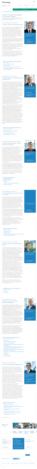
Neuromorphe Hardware (7, 232)
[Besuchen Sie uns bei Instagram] (19, 458)
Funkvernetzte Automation (7, 130)
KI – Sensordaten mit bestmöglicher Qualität (18, 432)
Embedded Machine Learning (7, 231)
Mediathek (17, 463)
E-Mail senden (5, 447)
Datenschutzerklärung (31, 463)
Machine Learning (6, 292)
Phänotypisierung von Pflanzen (8, 184)
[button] (10, 432)
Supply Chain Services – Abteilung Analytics (9, 411)
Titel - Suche (34, 2)
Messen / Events (26, 5)
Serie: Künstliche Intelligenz (16, 11)
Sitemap (3, 463)
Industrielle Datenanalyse (7, 131)
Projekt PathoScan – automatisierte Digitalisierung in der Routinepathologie (14, 351)
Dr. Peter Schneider (28, 92)
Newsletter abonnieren (18, 447)
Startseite (3, 11)
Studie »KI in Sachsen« (7, 134)
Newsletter (12, 463)
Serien (11, 11)
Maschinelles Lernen (6, 354)
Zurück (28, 447)
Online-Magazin (8, 11)
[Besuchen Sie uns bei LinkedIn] (15, 458)
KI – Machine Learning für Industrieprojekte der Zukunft (30, 432)
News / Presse (19, 5)
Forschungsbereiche (24, 9)
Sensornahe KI (5, 181)
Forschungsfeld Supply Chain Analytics (9, 412)
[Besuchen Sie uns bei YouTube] (17, 458)
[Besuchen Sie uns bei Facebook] (14, 458)
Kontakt (26, 7)
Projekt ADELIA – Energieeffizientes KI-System (10, 341)
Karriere (32, 5)
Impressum (25, 463)
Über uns (16, 9)
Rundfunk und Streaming (7, 65)
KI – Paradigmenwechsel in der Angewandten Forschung (24, 432)
